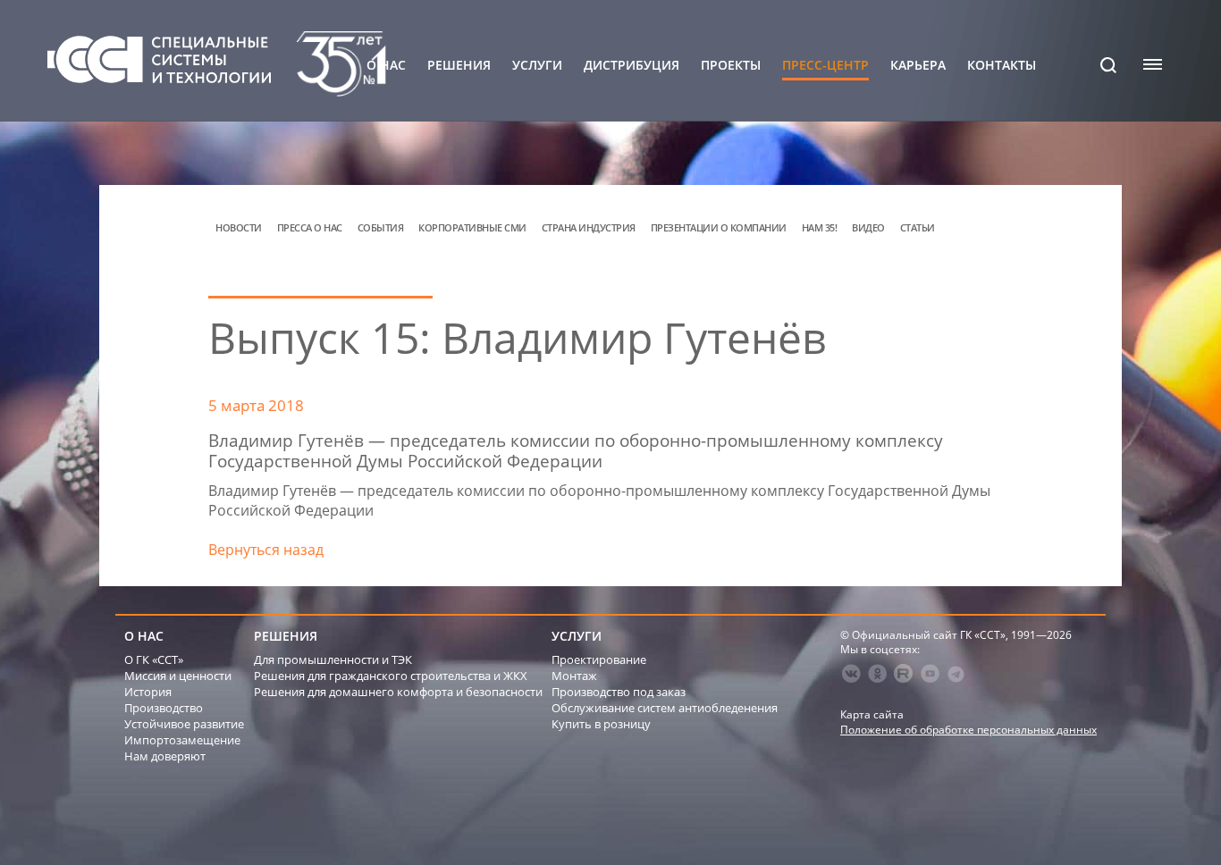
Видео (868, 227)
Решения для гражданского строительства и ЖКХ (390, 676)
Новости (238, 227)
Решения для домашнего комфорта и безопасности (398, 692)
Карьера (918, 65)
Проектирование (599, 659)
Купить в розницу (601, 724)
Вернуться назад (266, 549)
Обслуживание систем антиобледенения (665, 708)
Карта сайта (872, 714)
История (148, 692)
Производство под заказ (619, 692)
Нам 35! (820, 227)
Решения (459, 65)
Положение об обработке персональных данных (968, 729)
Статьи (917, 227)
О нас (386, 65)
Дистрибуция (631, 65)
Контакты (1001, 65)
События (381, 227)
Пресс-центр (825, 65)
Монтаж (574, 676)
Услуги (537, 65)
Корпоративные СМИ (472, 227)
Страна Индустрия (589, 227)
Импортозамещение (182, 740)
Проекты (731, 65)
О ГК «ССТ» (153, 659)
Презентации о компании (719, 227)
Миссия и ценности (178, 676)
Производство (163, 708)
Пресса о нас (309, 227)
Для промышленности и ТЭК (333, 659)
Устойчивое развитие (184, 724)
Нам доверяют (165, 756)
